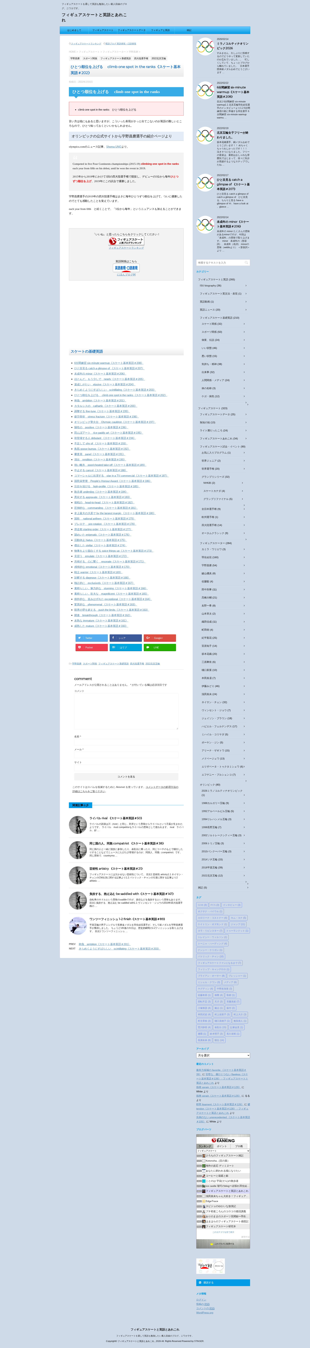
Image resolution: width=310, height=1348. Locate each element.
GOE (202, 904)
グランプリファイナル (216, 499)
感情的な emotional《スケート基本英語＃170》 (102, 566)
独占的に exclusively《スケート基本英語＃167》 (104, 582)
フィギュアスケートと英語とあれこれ (155, 1329)
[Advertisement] (126, 316)
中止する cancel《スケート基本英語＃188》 (100, 470)
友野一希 (207, 605)
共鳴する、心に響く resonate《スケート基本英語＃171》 (109, 561)
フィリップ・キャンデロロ (213, 969)
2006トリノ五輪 (211, 843)
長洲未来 (204, 1040)
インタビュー (231, 904)
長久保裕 (233, 1033)
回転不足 (204, 1001)
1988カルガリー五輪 (213, 803)
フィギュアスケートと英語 (213, 279)
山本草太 (207, 613)
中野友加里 (224, 988)
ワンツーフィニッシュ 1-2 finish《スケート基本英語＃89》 (128, 919)
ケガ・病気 (208, 396)
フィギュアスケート (102, 30)
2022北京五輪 (152, 663)
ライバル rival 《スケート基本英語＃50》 (117, 818)
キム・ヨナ (238, 917)
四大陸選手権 (137, 663)
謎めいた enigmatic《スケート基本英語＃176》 (102, 534)
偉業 (219, 995)
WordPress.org (204, 1312)
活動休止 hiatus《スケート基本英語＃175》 (100, 540)
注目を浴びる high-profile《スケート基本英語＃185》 (107, 486)
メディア (230, 982)
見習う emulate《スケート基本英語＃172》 (101, 556)
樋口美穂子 (222, 1020)
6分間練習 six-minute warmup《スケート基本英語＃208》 (109, 362)
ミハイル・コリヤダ (213, 734)
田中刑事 (207, 589)
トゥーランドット (237, 930)
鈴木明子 (216, 1033)
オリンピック (207, 784)
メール (78, 749)
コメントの (205, 1308)
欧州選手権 (208, 517)
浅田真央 (207, 694)
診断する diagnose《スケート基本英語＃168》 (102, 577)
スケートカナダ (212, 490)
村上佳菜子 (222, 1014)
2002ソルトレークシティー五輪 (220, 835)
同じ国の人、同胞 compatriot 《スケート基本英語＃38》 (127, 843)
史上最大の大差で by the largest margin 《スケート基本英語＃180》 (115, 513)
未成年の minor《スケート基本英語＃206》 (100, 373)
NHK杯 (207, 482)
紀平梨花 (207, 637)
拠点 (219, 1007)
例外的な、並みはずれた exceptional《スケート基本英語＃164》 (113, 599)
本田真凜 (207, 678)
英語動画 (205, 301)
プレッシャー (237, 975)
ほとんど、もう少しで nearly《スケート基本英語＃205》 (109, 379)
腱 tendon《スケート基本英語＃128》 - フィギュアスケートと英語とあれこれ (223, 1108)
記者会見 (236, 1027)
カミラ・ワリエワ (212, 549)
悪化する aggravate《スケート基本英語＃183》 (102, 497)
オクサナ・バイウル (210, 911)
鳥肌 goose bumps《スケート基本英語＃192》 (102, 448)
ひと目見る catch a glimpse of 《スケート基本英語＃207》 (109, 368)
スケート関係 (209, 323)
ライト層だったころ (211, 430)
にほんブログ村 (126, 274)
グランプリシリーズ (213, 476)
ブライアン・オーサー (211, 975)
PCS (215, 904)
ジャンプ (238, 924)
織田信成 (207, 621)
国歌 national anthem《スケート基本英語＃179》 (104, 518)
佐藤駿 (205, 581)
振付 (231, 1007)
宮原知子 (207, 645)
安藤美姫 (233, 1001)
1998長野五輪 (209, 827)
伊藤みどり (208, 686)
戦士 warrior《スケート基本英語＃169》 (98, 572)
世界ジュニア (209, 460)
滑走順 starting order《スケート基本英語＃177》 (103, 529)
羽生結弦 (207, 557)
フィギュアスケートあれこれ (216, 438)
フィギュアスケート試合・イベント (220, 446)
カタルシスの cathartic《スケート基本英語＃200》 (105, 405)
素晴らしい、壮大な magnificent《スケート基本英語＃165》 (111, 593)
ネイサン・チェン (212, 702)
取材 (231, 995)
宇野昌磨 (76, 663)
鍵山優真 (207, 573)
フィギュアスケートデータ (132, 30)
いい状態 (207, 348)
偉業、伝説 (208, 339)
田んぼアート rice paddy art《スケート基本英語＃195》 (108, 432)
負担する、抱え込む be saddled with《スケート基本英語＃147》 (132, 894)
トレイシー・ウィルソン (212, 937)
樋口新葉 (207, 670)
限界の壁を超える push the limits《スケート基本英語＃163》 (111, 609)
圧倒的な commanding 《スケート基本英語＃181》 (106, 507)
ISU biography (208, 285)
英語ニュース (207, 309)
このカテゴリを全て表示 (223, 1232)
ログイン (201, 1299)
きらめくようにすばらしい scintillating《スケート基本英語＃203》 (115, 389)
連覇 (202, 1033)
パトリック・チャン (211, 956)
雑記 (189, 30)
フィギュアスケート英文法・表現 (219, 293)
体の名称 (207, 388)
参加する (245, 1237)
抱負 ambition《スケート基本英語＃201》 (100, 400)
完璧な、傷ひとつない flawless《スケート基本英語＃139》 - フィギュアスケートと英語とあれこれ (222, 1078)
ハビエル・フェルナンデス (217, 726)
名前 (77, 736)
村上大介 (240, 1014)
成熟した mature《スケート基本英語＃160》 (101, 625)
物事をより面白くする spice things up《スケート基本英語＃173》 (113, 550)
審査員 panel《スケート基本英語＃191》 (99, 454)
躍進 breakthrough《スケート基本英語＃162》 (103, 615)
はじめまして (74, 30)
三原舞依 (207, 661)
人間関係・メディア (213, 380)
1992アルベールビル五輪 (216, 811)
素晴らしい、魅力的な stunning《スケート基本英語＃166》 (111, 588)
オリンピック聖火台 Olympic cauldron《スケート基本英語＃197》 (115, 421)
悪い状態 (207, 356)
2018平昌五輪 (209, 867)
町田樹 (205, 629)
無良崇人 (240, 1020)
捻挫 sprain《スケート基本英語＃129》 (218, 1087)
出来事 (205, 372)
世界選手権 (208, 468)
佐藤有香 (204, 995)
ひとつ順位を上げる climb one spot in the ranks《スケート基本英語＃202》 (120, 395)
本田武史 (204, 1014)
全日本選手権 (209, 509)
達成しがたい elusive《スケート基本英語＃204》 (104, 384)
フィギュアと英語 (160, 30)
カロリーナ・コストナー (212, 917)
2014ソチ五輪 (209, 859)
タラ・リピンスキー (210, 930)
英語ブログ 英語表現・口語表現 (120, 43)
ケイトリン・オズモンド (212, 924)
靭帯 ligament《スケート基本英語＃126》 (220, 1104)
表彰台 (220, 1027)
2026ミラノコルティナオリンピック (222, 790)
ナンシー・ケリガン (210, 950)
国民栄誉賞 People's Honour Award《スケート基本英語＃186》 (113, 480)
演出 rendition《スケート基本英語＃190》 (100, 459)
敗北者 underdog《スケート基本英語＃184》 (101, 491)
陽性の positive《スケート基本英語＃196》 (101, 427)
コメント (79, 690)
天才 (219, 1001)
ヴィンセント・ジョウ (214, 710)
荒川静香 (204, 1027)
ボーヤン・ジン (210, 742)
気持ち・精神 (209, 364)
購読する (208, 1282)
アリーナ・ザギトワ (213, 750)
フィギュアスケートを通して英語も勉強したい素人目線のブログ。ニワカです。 (155, 1336)
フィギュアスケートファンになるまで (219, 962)
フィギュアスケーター (212, 543)
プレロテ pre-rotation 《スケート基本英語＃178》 (105, 523)
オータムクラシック (213, 533)
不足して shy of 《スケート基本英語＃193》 (101, 443)
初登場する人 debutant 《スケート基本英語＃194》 (105, 438)
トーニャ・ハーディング (212, 943)
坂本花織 (207, 653)
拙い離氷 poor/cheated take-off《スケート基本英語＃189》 (110, 464)
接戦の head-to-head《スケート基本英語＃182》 (104, 502)
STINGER (199, 1341)
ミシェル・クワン (209, 982)
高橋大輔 (207, 597)
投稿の (203, 1304)
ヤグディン (205, 988)
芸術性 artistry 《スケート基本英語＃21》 (117, 868)
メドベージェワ (210, 758)
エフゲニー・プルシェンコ (217, 774)
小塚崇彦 (204, 1007)
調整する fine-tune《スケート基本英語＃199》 (102, 411)
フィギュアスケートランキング (86, 43)
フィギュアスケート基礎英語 (113, 663)
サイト (78, 762)
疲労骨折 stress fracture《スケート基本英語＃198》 (106, 416)
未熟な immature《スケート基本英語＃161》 (101, 620)
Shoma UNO (113, 146)
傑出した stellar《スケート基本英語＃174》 (100, 545)
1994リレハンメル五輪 (214, 819)
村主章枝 (204, 1020)
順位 (219, 1040)
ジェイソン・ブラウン (214, 718)
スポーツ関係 (90, 663)
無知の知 (205, 422)
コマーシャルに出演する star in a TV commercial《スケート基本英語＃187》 (121, 475)
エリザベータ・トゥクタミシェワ (220, 766)
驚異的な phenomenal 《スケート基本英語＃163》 (105, 604)
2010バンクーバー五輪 (214, 851)
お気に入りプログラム (214, 452)
